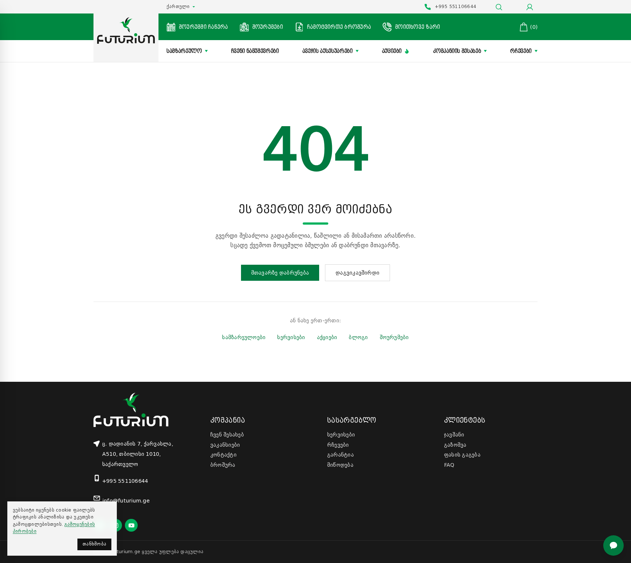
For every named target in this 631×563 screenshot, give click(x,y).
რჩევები (521, 51)
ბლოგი (358, 337)
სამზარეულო (184, 51)
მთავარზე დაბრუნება (280, 273)
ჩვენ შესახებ (227, 435)
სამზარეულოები (243, 337)
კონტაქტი (223, 455)
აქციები (392, 51)
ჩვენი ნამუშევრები (255, 51)
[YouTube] (131, 525)
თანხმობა (94, 544)
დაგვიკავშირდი (357, 273)
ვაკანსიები (225, 445)
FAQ (449, 465)
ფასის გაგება (462, 455)
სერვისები (291, 337)
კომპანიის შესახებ (457, 51)
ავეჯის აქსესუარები (327, 51)
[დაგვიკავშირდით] (613, 545)
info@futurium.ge (126, 501)
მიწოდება (340, 465)
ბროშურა (223, 465)
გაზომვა (455, 445)
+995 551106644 (125, 481)
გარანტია (340, 455)
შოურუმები (394, 337)
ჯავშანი (454, 435)
